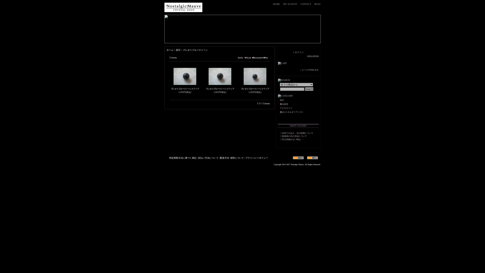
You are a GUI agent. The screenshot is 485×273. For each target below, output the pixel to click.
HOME (276, 4)
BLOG (317, 4)
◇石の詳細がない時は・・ (292, 139)
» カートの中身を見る (309, 70)
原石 (178, 50)
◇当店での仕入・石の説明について (296, 133)
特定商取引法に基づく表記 (182, 158)
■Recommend (257, 57)
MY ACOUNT (290, 4)
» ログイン (298, 52)
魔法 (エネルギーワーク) (291, 112)
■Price (265, 57)
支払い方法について (208, 158)
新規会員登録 (313, 56)
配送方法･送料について (232, 158)
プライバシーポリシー (256, 158)
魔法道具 (284, 104)
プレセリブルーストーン (195, 50)
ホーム (170, 50)
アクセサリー (286, 108)
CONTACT (305, 4)
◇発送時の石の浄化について (293, 136)
